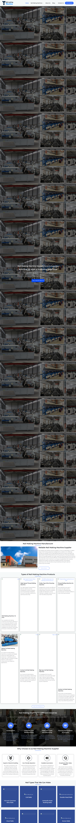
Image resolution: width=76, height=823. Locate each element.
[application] (42, 3)
